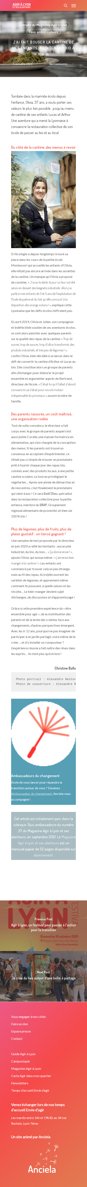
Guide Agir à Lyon (23, 1054)
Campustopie (20, 1061)
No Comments (58, 64)
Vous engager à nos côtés (28, 1016)
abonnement (43, 854)
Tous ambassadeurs (43, 32)
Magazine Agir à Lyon (26, 1068)
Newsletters (19, 1083)
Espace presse (21, 1031)
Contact (16, 1038)
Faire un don (19, 1024)
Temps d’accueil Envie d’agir (30, 1090)
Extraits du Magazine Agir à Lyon (43, 25)
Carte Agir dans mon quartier (31, 1076)
